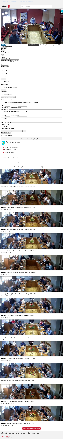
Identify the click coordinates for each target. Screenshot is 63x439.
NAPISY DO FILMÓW (14, 2)
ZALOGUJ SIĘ (23, 2)
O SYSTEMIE (5, 2)
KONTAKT (30, 2)
